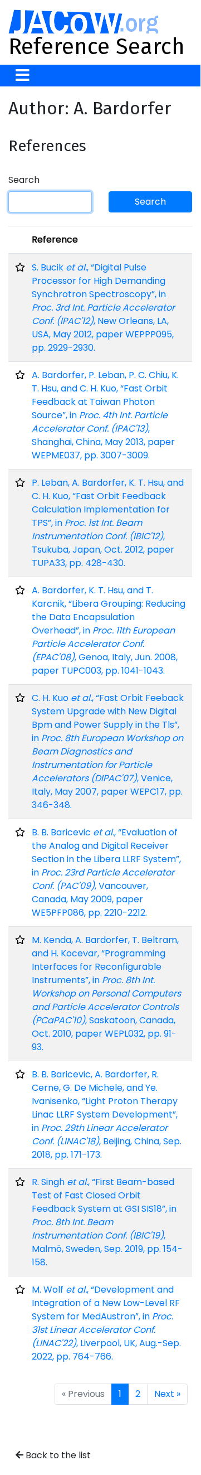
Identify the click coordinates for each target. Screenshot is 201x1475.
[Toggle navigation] (22, 75)
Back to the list (57, 1455)
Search (24, 179)
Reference (55, 239)
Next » (167, 1393)
